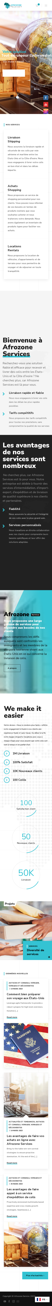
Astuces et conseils (19, 983)
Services (33, 946)
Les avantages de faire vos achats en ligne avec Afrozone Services (25, 1140)
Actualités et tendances (22, 1122)
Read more (12, 1017)
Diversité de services (35, 952)
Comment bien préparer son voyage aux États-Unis (25, 996)
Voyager (35, 983)
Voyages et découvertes (21, 986)
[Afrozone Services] (13, 5)
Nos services (13, 73)
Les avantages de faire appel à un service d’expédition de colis (23, 1193)
